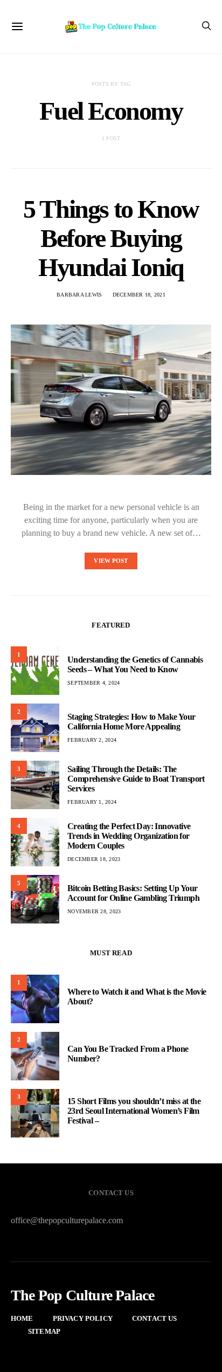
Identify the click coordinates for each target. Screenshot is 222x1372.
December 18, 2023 (93, 859)
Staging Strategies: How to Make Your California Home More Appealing (131, 721)
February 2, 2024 (91, 740)
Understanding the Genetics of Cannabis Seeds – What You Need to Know (135, 664)
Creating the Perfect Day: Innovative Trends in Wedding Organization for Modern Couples (128, 836)
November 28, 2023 (94, 911)
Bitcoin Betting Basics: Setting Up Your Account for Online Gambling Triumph (133, 893)
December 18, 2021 (139, 295)
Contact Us (154, 1318)
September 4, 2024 (93, 683)
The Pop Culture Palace (82, 1295)
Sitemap (44, 1331)
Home (22, 1318)
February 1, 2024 (91, 802)
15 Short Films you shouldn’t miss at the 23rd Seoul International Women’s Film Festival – (133, 1111)
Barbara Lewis (79, 295)
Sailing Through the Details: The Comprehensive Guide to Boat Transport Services (136, 778)
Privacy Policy (83, 1318)
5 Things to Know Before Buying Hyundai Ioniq (111, 238)
